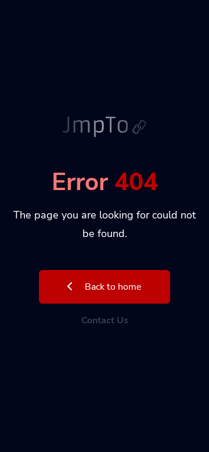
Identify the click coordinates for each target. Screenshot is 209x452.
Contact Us (104, 320)
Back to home (112, 286)
